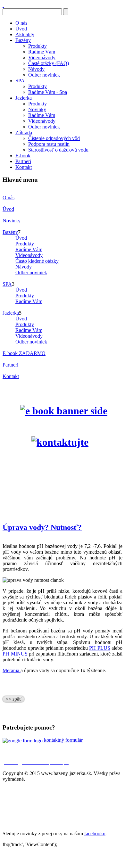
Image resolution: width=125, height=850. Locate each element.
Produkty (37, 46)
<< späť (13, 699)
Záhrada (23, 132)
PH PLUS (99, 648)
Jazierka (23, 98)
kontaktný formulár (63, 740)
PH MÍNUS (15, 653)
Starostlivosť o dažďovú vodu (58, 150)
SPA (20, 80)
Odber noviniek (44, 75)
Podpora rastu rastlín (49, 144)
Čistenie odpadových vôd (54, 138)
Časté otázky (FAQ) (48, 63)
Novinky (37, 109)
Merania (12, 670)
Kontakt (23, 167)
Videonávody (41, 57)
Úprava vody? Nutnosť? (42, 527)
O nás (21, 23)
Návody (36, 69)
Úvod (21, 28)
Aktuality (24, 34)
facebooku (94, 833)
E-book (22, 155)
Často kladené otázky (37, 261)
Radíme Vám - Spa (47, 92)
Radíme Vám (41, 51)
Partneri (23, 161)
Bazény (23, 40)
